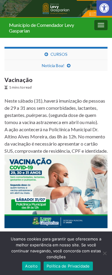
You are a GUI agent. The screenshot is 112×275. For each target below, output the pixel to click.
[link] (104, 8)
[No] (105, 253)
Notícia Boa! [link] (53, 65)
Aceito (31, 266)
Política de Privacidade (68, 266)
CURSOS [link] (58, 54)
